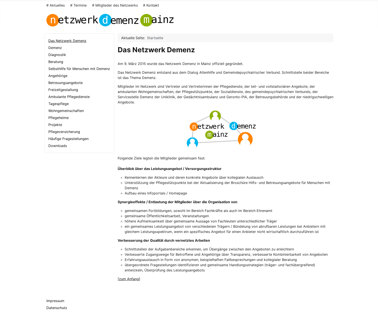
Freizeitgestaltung (63, 89)
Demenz (55, 47)
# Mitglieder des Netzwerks (115, 5)
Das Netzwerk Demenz (67, 40)
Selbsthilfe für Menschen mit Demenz (79, 68)
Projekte (55, 124)
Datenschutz (56, 308)
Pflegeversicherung (64, 131)
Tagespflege (58, 103)
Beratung (55, 61)
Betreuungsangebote (65, 82)
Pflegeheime (58, 117)
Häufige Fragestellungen (68, 138)
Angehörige (57, 75)
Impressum (55, 301)
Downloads (57, 145)
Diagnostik (57, 54)
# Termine (78, 5)
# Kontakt (151, 5)
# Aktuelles (55, 5)
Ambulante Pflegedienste (69, 96)
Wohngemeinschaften (66, 110)
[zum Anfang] (129, 279)
